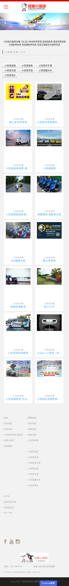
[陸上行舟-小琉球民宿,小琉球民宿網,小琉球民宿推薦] (49, 276)
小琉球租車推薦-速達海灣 (20, 168)
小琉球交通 (18, 119)
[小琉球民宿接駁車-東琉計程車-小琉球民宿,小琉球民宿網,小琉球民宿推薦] (49, 368)
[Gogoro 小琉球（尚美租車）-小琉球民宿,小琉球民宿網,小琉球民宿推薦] (49, 322)
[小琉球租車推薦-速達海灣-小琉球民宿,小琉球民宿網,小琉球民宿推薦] (18, 138)
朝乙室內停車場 (18, 122)
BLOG (7, 496)
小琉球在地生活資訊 (13, 435)
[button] (5, 21)
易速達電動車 (18, 306)
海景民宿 (32, 429)
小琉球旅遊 (33, 451)
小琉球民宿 (33, 440)
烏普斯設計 (9, 507)
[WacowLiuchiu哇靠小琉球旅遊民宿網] (33, 7)
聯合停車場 (49, 260)
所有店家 (8, 429)
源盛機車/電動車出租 (49, 214)
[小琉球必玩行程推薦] (34, 21)
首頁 (6, 418)
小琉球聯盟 (49, 168)
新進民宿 (32, 435)
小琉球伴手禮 (34, 463)
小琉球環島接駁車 (18, 353)
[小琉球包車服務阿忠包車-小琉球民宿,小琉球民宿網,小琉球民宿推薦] (49, 92)
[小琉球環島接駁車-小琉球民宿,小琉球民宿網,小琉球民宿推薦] (18, 322)
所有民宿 (8, 423)
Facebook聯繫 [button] (48, 583)
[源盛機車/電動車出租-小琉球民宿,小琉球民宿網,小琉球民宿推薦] (49, 184)
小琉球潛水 (33, 485)
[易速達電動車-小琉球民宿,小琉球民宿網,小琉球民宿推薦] (18, 276)
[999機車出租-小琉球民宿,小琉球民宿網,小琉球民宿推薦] (18, 230)
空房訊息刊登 (10, 502)
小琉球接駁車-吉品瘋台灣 (20, 399)
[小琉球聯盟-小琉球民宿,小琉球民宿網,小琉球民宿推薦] (49, 138)
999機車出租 (18, 260)
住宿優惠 (8, 446)
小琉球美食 (33, 457)
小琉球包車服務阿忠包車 (51, 122)
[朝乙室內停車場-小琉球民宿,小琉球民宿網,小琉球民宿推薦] (18, 92)
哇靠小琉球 (9, 440)
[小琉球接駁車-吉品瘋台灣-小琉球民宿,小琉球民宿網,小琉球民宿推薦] (18, 368)
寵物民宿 (32, 418)
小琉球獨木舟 (34, 480)
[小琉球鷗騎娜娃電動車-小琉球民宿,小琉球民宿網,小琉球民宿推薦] (18, 184)
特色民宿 (32, 423)
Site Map (8, 512)
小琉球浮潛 (33, 474)
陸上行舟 (49, 306)
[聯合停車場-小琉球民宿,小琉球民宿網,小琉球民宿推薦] (49, 230)
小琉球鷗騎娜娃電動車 (18, 214)
